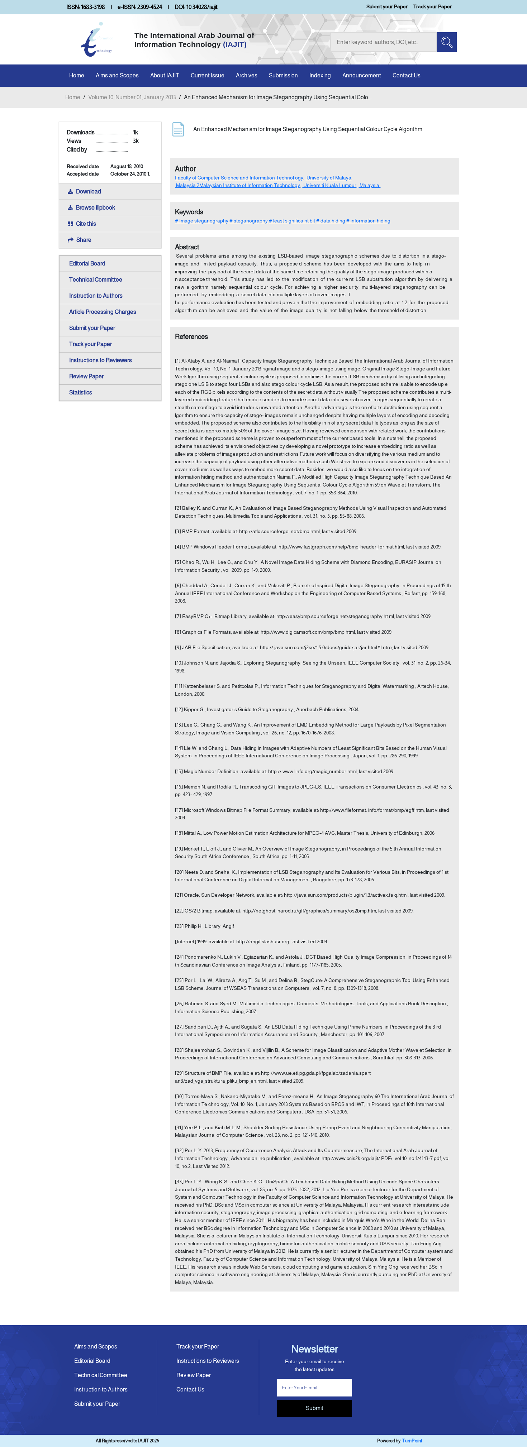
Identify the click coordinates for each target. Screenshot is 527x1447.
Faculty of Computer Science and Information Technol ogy (239, 178)
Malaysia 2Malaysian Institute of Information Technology (237, 185)
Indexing (320, 75)
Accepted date (83, 174)
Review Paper (86, 376)
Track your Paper (432, 6)
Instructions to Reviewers (100, 360)
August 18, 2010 (126, 166)
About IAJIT (164, 75)
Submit (314, 1408)
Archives (246, 75)
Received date (83, 166)
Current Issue (207, 75)
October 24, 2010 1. (130, 174)
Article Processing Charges (102, 312)
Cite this (86, 224)
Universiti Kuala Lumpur (329, 185)
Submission (283, 75)
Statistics (80, 392)
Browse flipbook (95, 208)
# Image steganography (201, 221)
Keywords (189, 212)
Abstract (187, 247)
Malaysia (369, 185)
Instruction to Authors (96, 296)
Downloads (81, 132)
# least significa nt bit (292, 221)
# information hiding (368, 221)
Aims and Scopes (117, 75)
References (191, 336)
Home (76, 75)
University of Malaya (328, 178)
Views (74, 141)
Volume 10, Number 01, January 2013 (132, 97)
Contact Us (407, 75)
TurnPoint (412, 1440)
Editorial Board (87, 263)
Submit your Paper (387, 6)
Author (185, 169)
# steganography (248, 221)
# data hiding (330, 221)
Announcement (361, 75)
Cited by (77, 150)
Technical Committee (95, 280)
